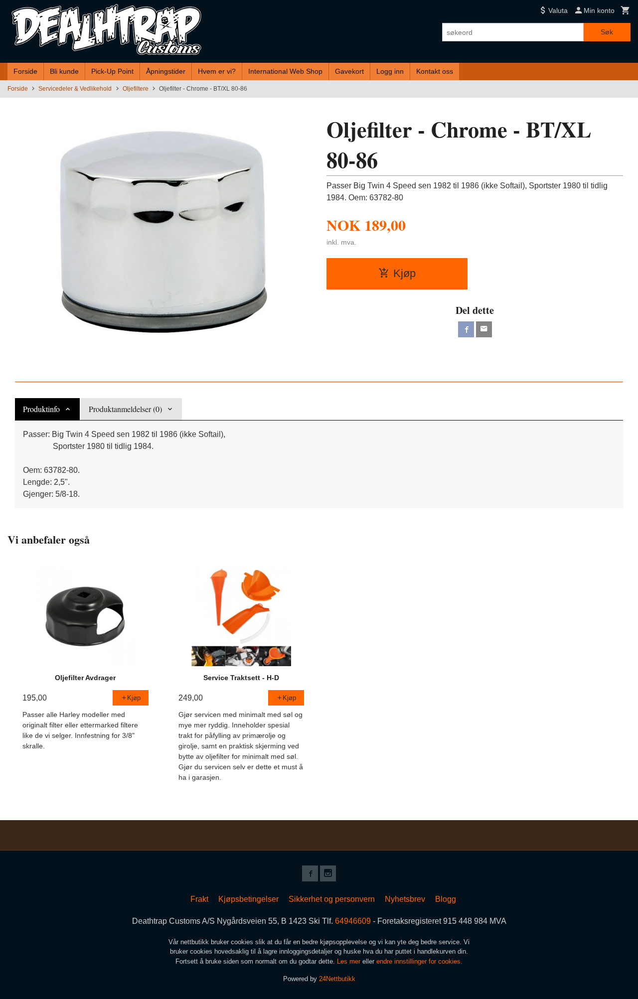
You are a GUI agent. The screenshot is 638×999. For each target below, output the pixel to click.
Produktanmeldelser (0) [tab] (125, 409)
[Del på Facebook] (466, 329)
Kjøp (404, 273)
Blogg (445, 899)
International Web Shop (285, 71)
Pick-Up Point (112, 71)
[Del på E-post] (484, 329)
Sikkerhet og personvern (332, 899)
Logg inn (390, 71)
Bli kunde (64, 71)
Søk (607, 32)
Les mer (349, 961)
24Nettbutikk (337, 979)
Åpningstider (165, 71)
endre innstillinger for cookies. (419, 961)
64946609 (353, 921)
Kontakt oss (434, 71)
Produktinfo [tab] (41, 409)
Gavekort (349, 71)
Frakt (199, 899)
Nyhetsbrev (405, 899)
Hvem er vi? (217, 71)
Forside (25, 71)
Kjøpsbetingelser (248, 899)
